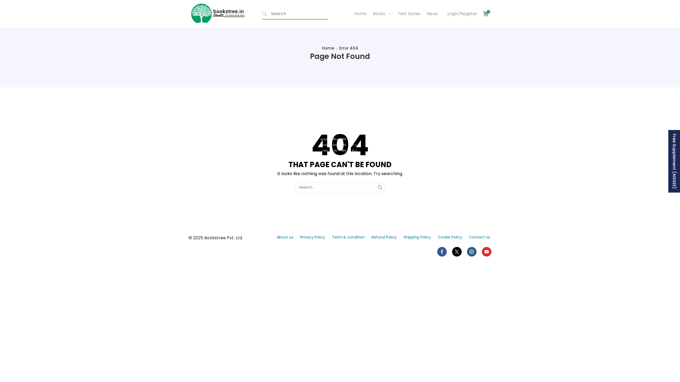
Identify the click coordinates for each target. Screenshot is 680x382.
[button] (461, 14)
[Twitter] (457, 252)
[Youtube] (486, 252)
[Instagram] (472, 252)
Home (328, 48)
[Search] (264, 13)
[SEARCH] (380, 187)
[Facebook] (442, 252)
